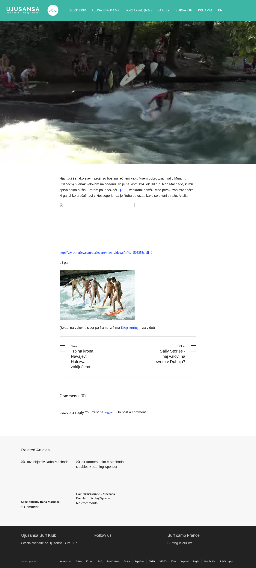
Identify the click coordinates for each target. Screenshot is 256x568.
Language (245, 10)
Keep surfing (129, 327)
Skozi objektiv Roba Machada (40, 501)
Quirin (122, 190)
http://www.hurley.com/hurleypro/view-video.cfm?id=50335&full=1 (106, 252)
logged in (110, 412)
